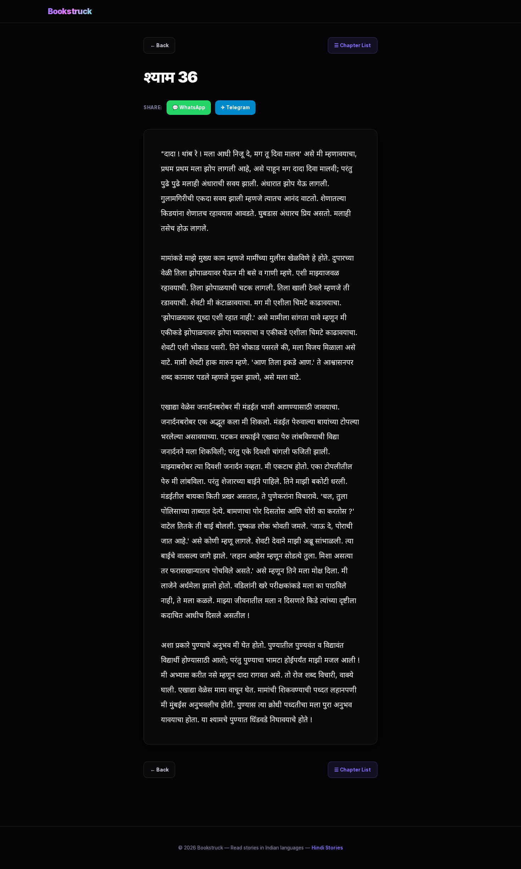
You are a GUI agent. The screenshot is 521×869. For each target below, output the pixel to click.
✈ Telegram (235, 107)
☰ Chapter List (352, 45)
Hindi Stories (327, 848)
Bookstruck (70, 11)
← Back (159, 45)
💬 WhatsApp (188, 107)
